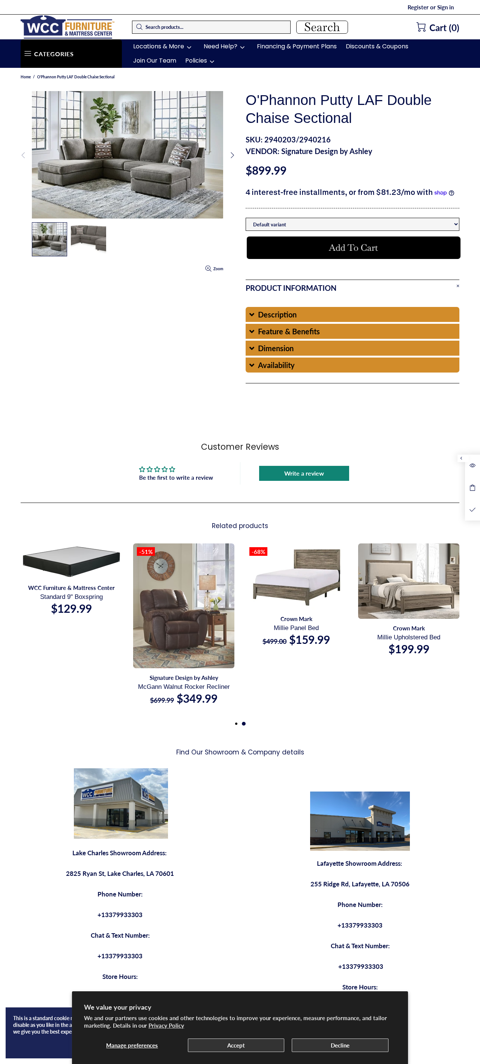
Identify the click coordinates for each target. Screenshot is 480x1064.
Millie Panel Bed (296, 628)
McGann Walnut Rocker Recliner (184, 686)
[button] (352, 314)
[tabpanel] (296, 601)
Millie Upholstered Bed (408, 637)
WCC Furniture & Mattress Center (67, 27)
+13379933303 (120, 915)
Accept (236, 1045)
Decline (340, 1045)
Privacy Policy (166, 1025)
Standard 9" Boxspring (71, 596)
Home (26, 77)
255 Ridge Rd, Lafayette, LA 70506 (360, 884)
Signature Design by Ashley (326, 151)
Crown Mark (296, 618)
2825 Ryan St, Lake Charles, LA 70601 (120, 873)
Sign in (445, 7)
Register (418, 7)
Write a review (304, 473)
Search (322, 27)
